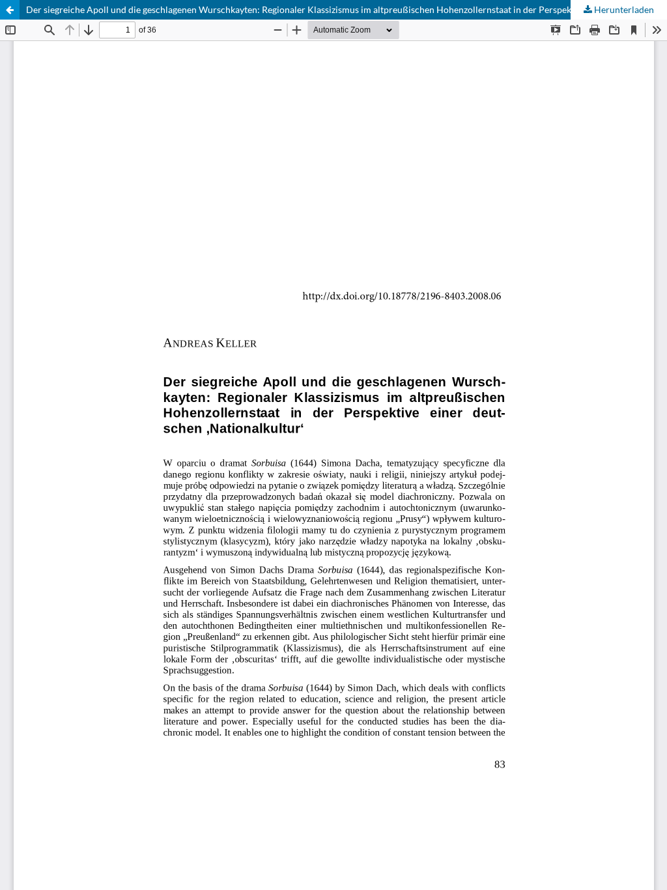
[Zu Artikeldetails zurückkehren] (10, 10)
